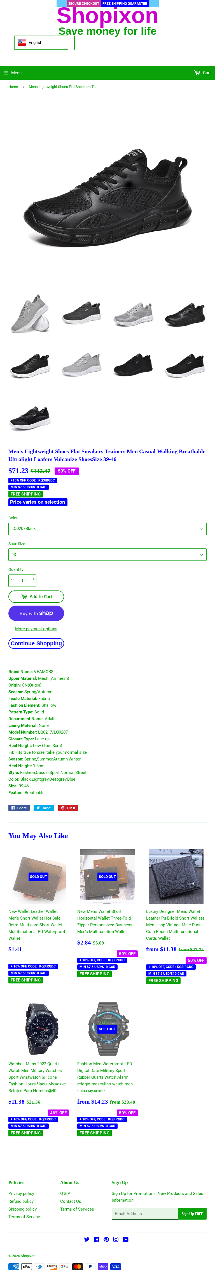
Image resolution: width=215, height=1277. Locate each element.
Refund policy (21, 1201)
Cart (206, 72)
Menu (16, 72)
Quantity (16, 569)
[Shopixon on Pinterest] (106, 1240)
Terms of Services (77, 1209)
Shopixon (28, 1256)
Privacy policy (21, 1193)
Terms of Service (24, 1216)
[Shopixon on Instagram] (116, 1240)
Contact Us (70, 1201)
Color (13, 518)
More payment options (36, 628)
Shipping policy (22, 1209)
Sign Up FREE (192, 1213)
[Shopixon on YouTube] (125, 1240)
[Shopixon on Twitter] (87, 1240)
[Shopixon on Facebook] (96, 1240)
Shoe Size (16, 543)
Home (13, 87)
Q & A (65, 1193)
